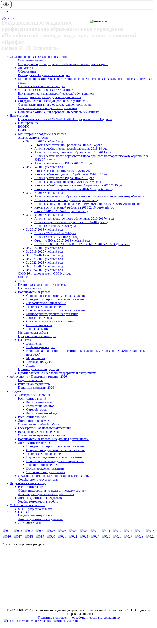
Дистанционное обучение (36, 420)
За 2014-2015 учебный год (44, 167)
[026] (117, 536)
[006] (62, 530)
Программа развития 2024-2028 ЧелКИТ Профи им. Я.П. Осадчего (65, 119)
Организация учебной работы (39, 424)
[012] (117, 530)
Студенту (16, 391)
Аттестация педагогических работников (46, 494)
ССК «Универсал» (39, 325)
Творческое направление (43, 306)
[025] (106, 536)
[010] (95, 530)
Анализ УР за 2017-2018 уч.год (56, 237)
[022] (73, 536)
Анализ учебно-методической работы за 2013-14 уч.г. (71, 148)
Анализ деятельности (33, 137)
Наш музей (25, 339)
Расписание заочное (40, 406)
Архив (30, 365)
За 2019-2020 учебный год (44, 251)
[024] (95, 536)
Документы (26, 67)
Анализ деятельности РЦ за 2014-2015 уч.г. (64, 178)
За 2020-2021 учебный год (44, 255)
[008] (84, 530)
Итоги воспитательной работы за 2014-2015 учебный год (74, 189)
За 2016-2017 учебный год (44, 214)
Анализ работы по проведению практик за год (66, 200)
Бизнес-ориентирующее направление (52, 314)
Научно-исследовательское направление (54, 457)
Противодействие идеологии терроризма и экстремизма (57, 373)
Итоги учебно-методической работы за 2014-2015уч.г (71, 174)
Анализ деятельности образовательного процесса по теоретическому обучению (89, 196)
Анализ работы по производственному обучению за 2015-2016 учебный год (87, 203)
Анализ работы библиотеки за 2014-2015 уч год (67, 181)
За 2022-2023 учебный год (44, 262)
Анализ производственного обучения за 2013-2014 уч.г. (73, 152)
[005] (51, 530)
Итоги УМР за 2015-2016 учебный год (61, 211)
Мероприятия (35, 358)
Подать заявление (30, 380)
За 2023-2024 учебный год (44, 266)
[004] (40, 530)
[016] (7, 536)
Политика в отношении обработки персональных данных (58, 112)
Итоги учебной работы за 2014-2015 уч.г (62, 170)
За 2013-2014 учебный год (44, 141)
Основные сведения (32, 60)
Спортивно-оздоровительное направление (55, 295)
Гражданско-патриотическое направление (55, 299)
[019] (40, 536)
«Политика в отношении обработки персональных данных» (79, 617)
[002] (18, 530)
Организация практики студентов (41, 435)
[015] (150, 530)
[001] (7, 530)
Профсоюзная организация (37, 336)
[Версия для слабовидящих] (6, 7)
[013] (128, 530)
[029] (150, 536)
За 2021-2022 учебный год (44, 259)
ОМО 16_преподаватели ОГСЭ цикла (44, 273)
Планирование (28, 123)
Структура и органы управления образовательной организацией (63, 64)
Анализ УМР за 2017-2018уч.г (55, 233)
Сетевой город (36, 409)
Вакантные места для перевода (39, 431)
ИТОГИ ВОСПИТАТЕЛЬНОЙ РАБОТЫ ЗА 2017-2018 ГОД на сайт (82, 244)
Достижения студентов (34, 442)
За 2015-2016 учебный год (44, 192)
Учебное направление (41, 464)
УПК (21, 281)
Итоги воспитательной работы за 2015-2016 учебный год (74, 207)
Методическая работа (33, 332)
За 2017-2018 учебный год (44, 229)
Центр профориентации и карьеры (42, 284)
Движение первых (39, 317)
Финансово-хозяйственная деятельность (46, 89)
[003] (29, 530)
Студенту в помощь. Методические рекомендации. (53, 475)
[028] (139, 536)
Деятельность (19, 115)
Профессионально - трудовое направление (55, 310)
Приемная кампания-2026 (36, 387)
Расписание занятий (32, 398)
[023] (84, 536)
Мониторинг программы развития (42, 134)
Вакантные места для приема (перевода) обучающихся (56, 93)
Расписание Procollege (41, 413)
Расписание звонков (32, 417)
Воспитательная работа (34, 292)
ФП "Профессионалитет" (27, 505)
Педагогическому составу (28, 483)
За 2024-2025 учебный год (44, 270)
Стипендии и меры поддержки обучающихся (49, 97)
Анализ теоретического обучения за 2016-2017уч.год (71, 222)
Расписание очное (39, 402)
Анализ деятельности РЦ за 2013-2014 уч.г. (64, 163)
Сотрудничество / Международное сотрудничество (53, 101)
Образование (27, 71)
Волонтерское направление (45, 468)
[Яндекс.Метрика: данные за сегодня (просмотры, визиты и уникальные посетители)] (67, 621)
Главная (24, 511)
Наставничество (29, 288)
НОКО (23, 130)
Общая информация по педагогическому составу (52, 490)
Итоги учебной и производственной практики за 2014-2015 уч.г (79, 185)
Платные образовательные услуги (41, 86)
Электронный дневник (34, 395)
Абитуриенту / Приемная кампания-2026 (38, 376)
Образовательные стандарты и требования (47, 108)
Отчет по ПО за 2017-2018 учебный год (62, 240)
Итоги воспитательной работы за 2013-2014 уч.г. (68, 145)
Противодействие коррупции (38, 369)
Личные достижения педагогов (40, 498)
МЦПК (23, 277)
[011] (106, 530)
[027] (128, 536)
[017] (18, 536)
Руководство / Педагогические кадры (44, 75)
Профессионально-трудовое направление (55, 461)
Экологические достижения (45, 472)
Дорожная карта (37, 328)
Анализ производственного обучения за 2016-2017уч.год (74, 218)
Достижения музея (39, 362)
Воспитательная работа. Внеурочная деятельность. (53, 439)
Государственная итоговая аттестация (44, 428)
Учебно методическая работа (38, 501)
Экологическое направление (46, 303)
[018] (29, 536)
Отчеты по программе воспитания (50, 321)
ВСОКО (24, 126)
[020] (51, 536)
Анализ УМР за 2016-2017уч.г (55, 226)
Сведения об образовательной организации (40, 56)
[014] (139, 530)
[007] (73, 530)
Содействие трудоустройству (38, 479)
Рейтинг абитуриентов (34, 384)
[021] (62, 536)
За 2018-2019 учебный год (44, 248)
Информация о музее (40, 347)
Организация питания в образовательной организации (56, 104)
